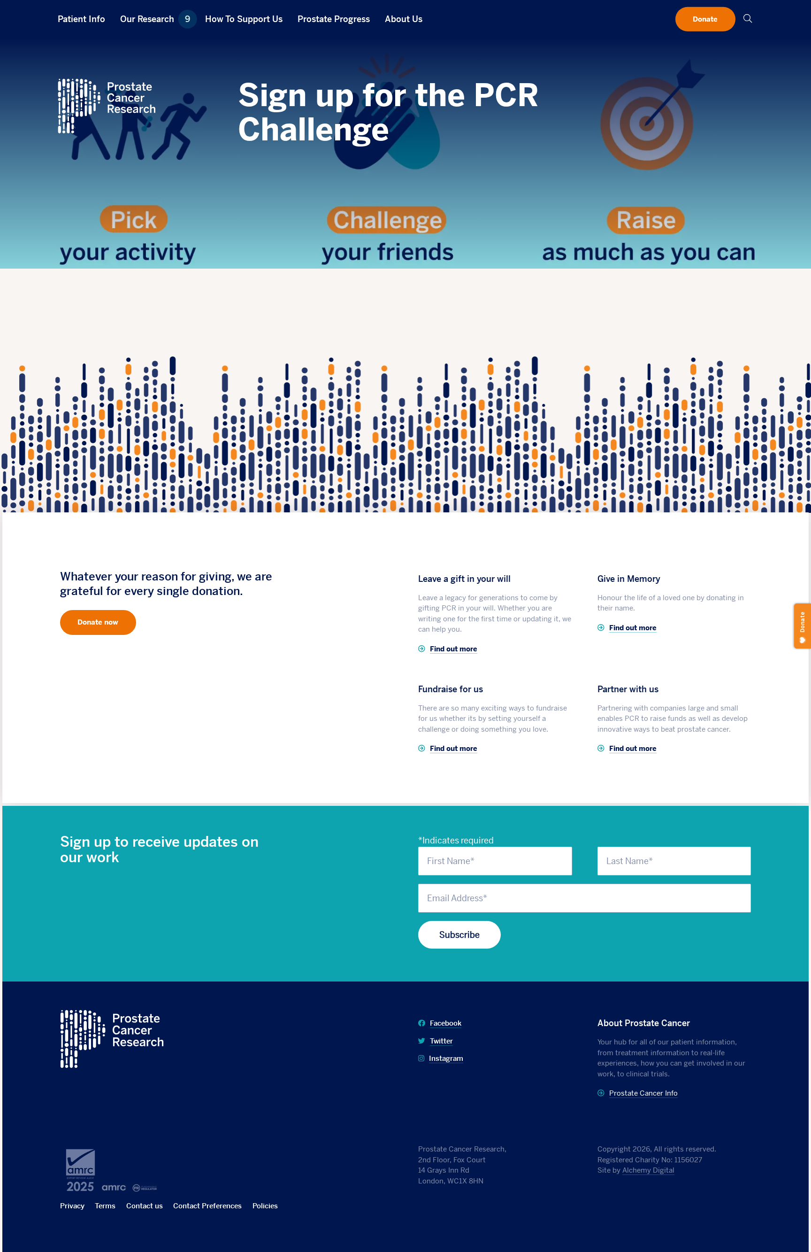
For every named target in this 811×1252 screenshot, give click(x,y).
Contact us (144, 1205)
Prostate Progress (334, 19)
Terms (105, 1205)
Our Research (155, 19)
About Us (403, 19)
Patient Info (81, 19)
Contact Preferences (207, 1205)
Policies (265, 1205)
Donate (705, 18)
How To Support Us (244, 19)
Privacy (72, 1205)
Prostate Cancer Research (111, 1016)
